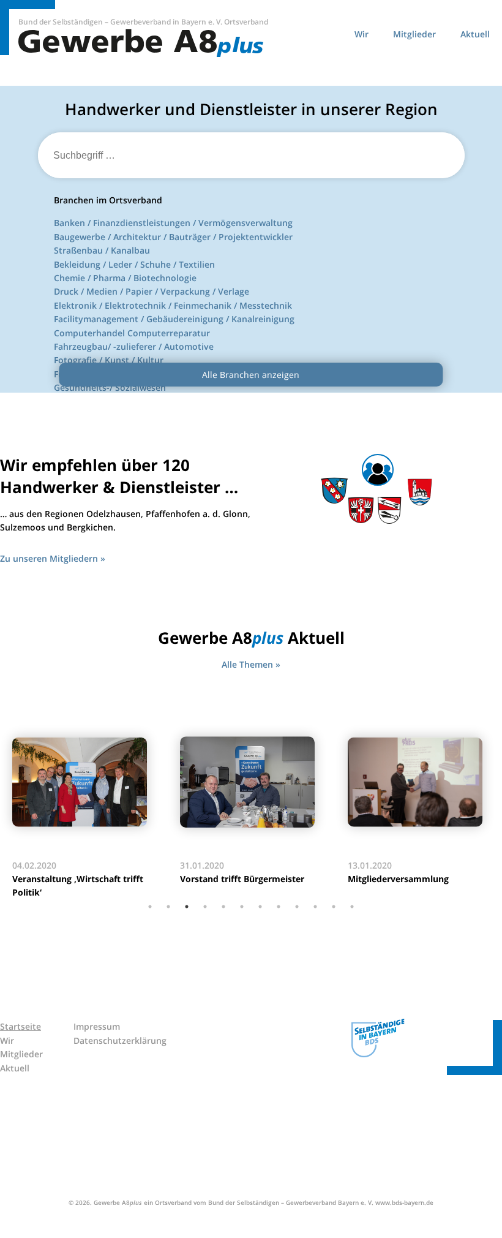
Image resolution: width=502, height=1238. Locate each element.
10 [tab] (315, 906)
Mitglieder (414, 34)
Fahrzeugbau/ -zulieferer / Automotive (134, 346)
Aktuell (475, 34)
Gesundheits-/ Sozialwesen (110, 387)
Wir (361, 34)
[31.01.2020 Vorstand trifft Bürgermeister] (251, 782)
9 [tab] (297, 906)
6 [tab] (242, 906)
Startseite (20, 1026)
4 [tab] (205, 906)
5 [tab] (223, 906)
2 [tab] (168, 906)
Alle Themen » (251, 664)
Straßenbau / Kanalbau (102, 250)
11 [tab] (334, 906)
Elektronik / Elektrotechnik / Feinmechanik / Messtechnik (173, 305)
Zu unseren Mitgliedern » (52, 558)
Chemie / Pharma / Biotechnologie (125, 278)
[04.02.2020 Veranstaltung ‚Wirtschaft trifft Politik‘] (84, 782)
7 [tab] (260, 906)
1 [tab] (150, 906)
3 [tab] (187, 906)
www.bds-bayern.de (404, 1202)
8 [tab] (278, 906)
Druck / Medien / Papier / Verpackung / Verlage (151, 291)
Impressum (96, 1026)
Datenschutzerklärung (120, 1040)
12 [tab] (352, 906)
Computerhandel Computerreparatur (132, 333)
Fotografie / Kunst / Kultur (108, 360)
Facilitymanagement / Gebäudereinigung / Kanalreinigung (174, 319)
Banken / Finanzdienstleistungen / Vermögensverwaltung (173, 222)
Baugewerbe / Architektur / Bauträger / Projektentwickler (173, 237)
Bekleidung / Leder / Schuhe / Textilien (134, 264)
